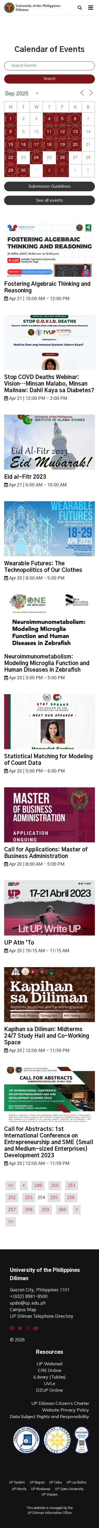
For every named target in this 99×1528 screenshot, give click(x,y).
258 (28, 1210)
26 (62, 157)
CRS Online (49, 1370)
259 (45, 1210)
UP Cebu (55, 1482)
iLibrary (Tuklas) (49, 1377)
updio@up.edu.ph (28, 1303)
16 (23, 144)
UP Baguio (37, 1482)
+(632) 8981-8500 (29, 1296)
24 (36, 157)
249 (38, 1185)
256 (71, 1197)
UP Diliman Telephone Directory (41, 1316)
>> (10, 1222)
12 (62, 131)
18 (49, 144)
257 (12, 1210)
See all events (49, 200)
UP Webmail (49, 1363)
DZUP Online (49, 1390)
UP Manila (19, 1489)
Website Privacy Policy (65, 1410)
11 (49, 131)
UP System (17, 1482)
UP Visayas (49, 1494)
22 (10, 157)
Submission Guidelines (50, 186)
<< (10, 1185)
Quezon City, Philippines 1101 (40, 1290)
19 (62, 144)
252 (12, 1197)
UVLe (49, 1383)
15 (10, 144)
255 (54, 1197)
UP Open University (69, 1489)
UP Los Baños (76, 1482)
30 (23, 170)
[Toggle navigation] (91, 8)
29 (10, 170)
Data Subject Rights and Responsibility (49, 1416)
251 (71, 1185)
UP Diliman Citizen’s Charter (60, 1403)
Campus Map (23, 1310)
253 (28, 1197)
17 (36, 144)
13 (75, 131)
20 (75, 144)
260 (62, 1210)
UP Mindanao (40, 1489)
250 (55, 1185)
